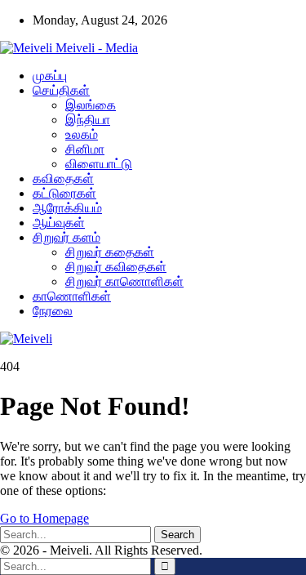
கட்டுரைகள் (64, 193)
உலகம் (81, 134)
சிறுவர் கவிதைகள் (115, 267)
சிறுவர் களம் (66, 237)
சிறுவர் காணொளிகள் (124, 281)
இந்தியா (87, 120)
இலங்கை (90, 105)
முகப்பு (50, 75)
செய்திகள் (61, 90)
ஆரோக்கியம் (67, 208)
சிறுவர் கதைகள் (109, 252)
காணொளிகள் (72, 296)
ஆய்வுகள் (59, 223)
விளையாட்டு (98, 164)
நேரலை (53, 311)
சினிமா (84, 149)
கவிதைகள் (63, 178)
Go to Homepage (44, 518)
